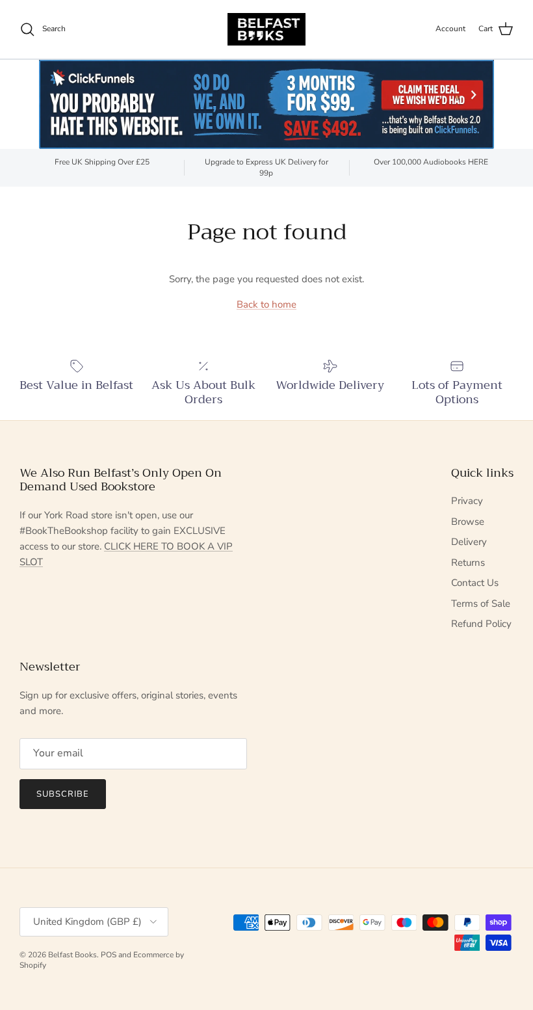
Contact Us (475, 582)
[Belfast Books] (267, 29)
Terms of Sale (480, 603)
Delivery (469, 541)
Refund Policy (481, 623)
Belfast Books (72, 955)
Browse (467, 521)
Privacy (467, 500)
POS (108, 955)
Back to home (266, 304)
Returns (468, 562)
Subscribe (62, 794)
